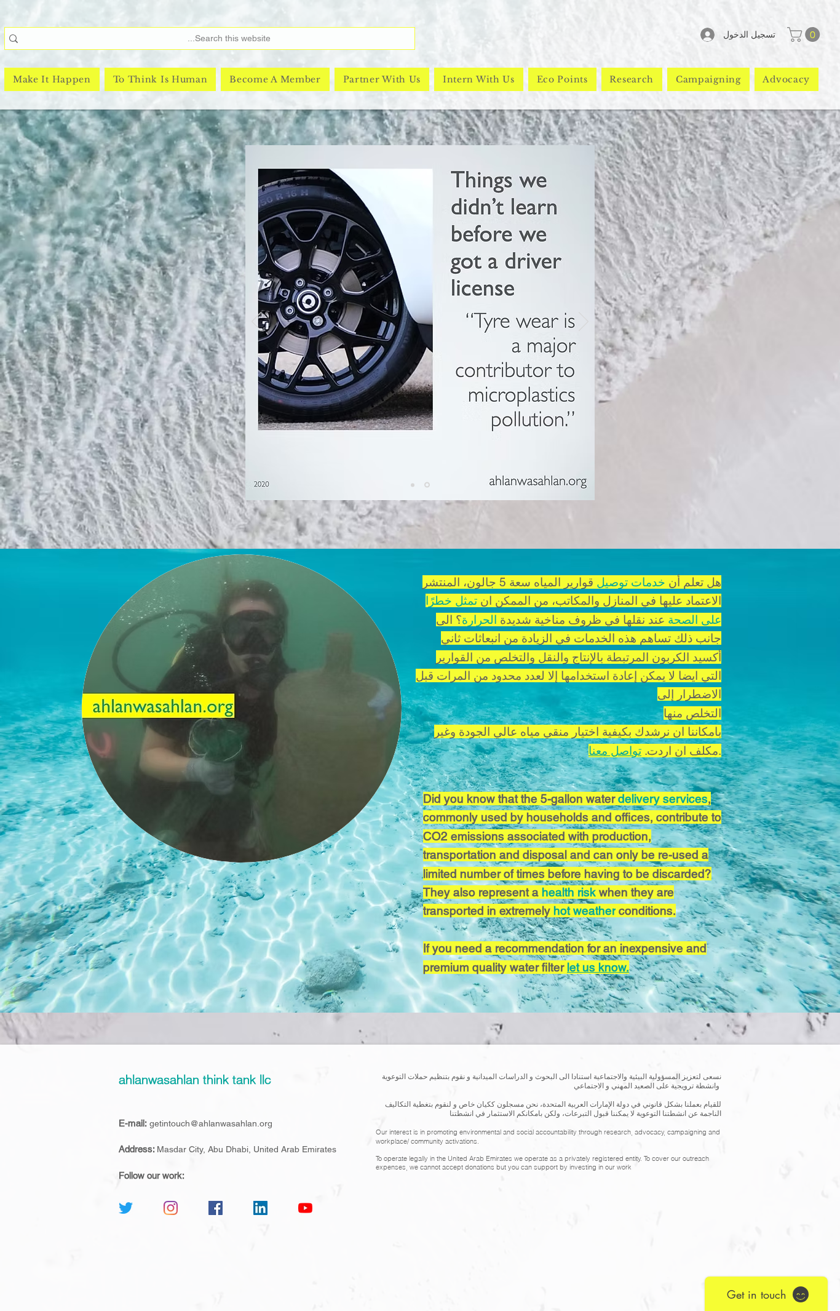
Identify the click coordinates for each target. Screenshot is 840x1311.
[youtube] (305, 1208)
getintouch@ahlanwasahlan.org (210, 1123)
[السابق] (256, 322)
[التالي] (583, 322)
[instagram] (171, 1208)
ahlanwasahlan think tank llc (195, 1079)
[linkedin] (260, 1208)
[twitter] (126, 1208)
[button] (805, 34)
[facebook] (215, 1208)
